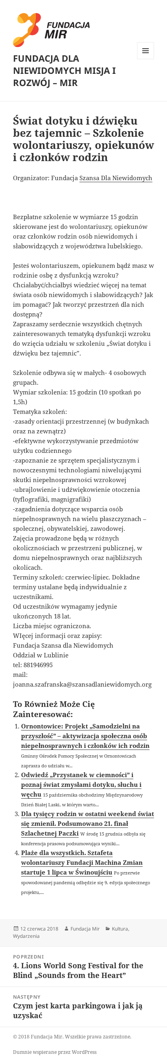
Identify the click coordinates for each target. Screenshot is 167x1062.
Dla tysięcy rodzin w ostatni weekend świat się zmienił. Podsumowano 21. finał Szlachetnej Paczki (87, 823)
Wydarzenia (26, 936)
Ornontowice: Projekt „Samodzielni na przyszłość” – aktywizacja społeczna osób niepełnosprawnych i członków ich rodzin (85, 736)
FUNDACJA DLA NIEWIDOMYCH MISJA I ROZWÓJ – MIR (64, 70)
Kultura (120, 928)
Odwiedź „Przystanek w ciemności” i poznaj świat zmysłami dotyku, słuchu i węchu (81, 784)
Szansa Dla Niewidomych (115, 178)
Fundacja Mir (85, 928)
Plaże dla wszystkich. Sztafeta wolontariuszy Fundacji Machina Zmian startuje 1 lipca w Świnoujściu (82, 862)
